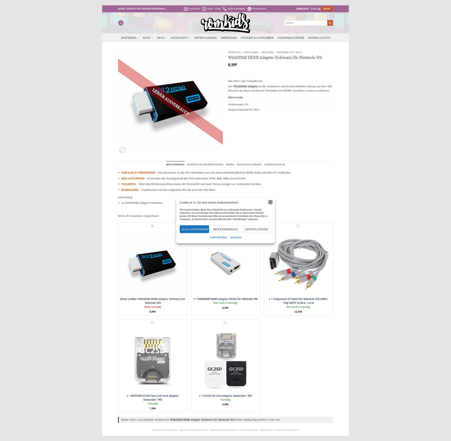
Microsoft (179, 37)
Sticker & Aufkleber (257, 37)
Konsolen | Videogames (243, 52)
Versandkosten (254, 81)
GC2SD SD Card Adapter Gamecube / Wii (227, 395)
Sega (161, 37)
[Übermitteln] (330, 23)
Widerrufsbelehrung (164, 430)
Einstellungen (256, 229)
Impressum (236, 237)
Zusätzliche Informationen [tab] (205, 164)
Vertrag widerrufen (287, 430)
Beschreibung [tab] (175, 164)
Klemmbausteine (290, 37)
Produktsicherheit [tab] (249, 164)
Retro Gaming (205, 37)
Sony (147, 37)
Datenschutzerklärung (193, 430)
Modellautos (319, 37)
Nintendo (128, 37)
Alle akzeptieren (195, 229)
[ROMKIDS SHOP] (226, 22)
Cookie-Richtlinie (218, 237)
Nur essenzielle (225, 229)
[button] (270, 202)
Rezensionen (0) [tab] (274, 164)
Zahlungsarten (248, 430)
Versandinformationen (223, 430)
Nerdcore (229, 37)
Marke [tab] (230, 164)
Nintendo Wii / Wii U (289, 52)
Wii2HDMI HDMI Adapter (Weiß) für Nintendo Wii (227, 299)
